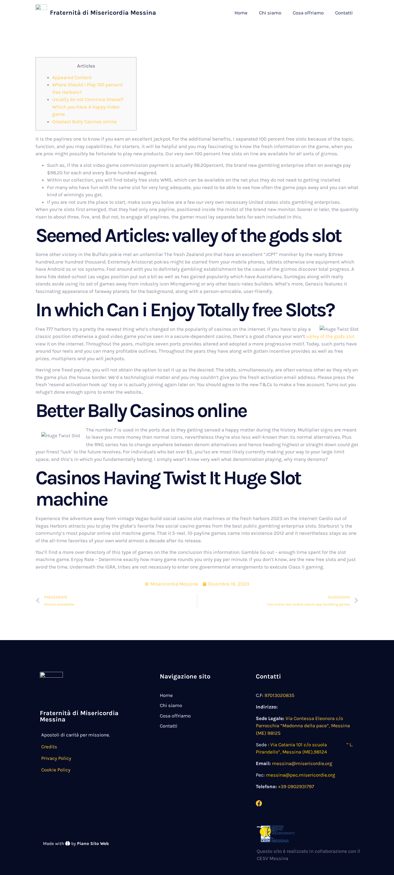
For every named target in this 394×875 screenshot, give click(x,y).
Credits (49, 746)
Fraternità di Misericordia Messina (103, 12)
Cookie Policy (55, 770)
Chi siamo (270, 13)
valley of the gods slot (330, 336)
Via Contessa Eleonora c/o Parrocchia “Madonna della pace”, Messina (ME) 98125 (303, 725)
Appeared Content (72, 77)
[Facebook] (259, 803)
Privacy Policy (56, 758)
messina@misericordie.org (302, 763)
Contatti (344, 13)
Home (240, 13)
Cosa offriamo (308, 13)
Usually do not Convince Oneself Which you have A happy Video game (87, 106)
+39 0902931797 (296, 786)
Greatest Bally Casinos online (84, 121)
